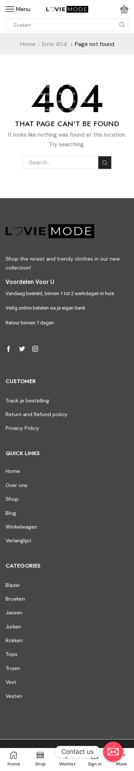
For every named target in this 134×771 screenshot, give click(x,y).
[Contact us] (113, 752)
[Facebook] (9, 349)
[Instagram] (35, 349)
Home (27, 44)
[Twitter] (22, 349)
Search (104, 162)
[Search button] (122, 25)
